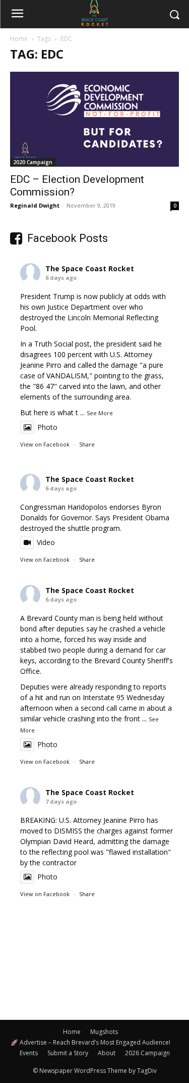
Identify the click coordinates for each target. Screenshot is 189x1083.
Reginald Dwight (34, 205)
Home (19, 38)
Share (87, 444)
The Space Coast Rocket (89, 268)
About (106, 1053)
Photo (47, 427)
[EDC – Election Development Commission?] (94, 119)
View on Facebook (45, 444)
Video (46, 542)
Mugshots (104, 1031)
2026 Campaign (147, 1053)
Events (29, 1053)
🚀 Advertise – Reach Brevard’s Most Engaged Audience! (90, 1042)
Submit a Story (67, 1053)
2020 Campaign (32, 162)
